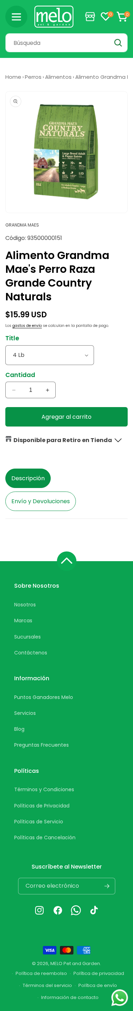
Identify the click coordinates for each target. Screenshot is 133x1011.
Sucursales (27, 636)
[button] (16, 17)
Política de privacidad (98, 973)
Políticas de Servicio (38, 821)
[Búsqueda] (118, 43)
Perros (33, 77)
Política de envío (97, 985)
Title (12, 338)
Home (13, 77)
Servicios (25, 713)
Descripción (28, 478)
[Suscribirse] (107, 886)
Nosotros (25, 604)
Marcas (23, 620)
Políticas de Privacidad (42, 805)
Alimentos (58, 77)
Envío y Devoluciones (40, 501)
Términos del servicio (47, 985)
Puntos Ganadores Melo (43, 697)
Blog (19, 729)
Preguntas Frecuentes (41, 744)
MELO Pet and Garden (75, 963)
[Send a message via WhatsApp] (119, 997)
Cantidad (20, 375)
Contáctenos (30, 652)
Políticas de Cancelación (45, 837)
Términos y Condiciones (44, 789)
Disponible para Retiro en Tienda (62, 440)
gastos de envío (27, 325)
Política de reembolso (41, 973)
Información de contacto (70, 997)
